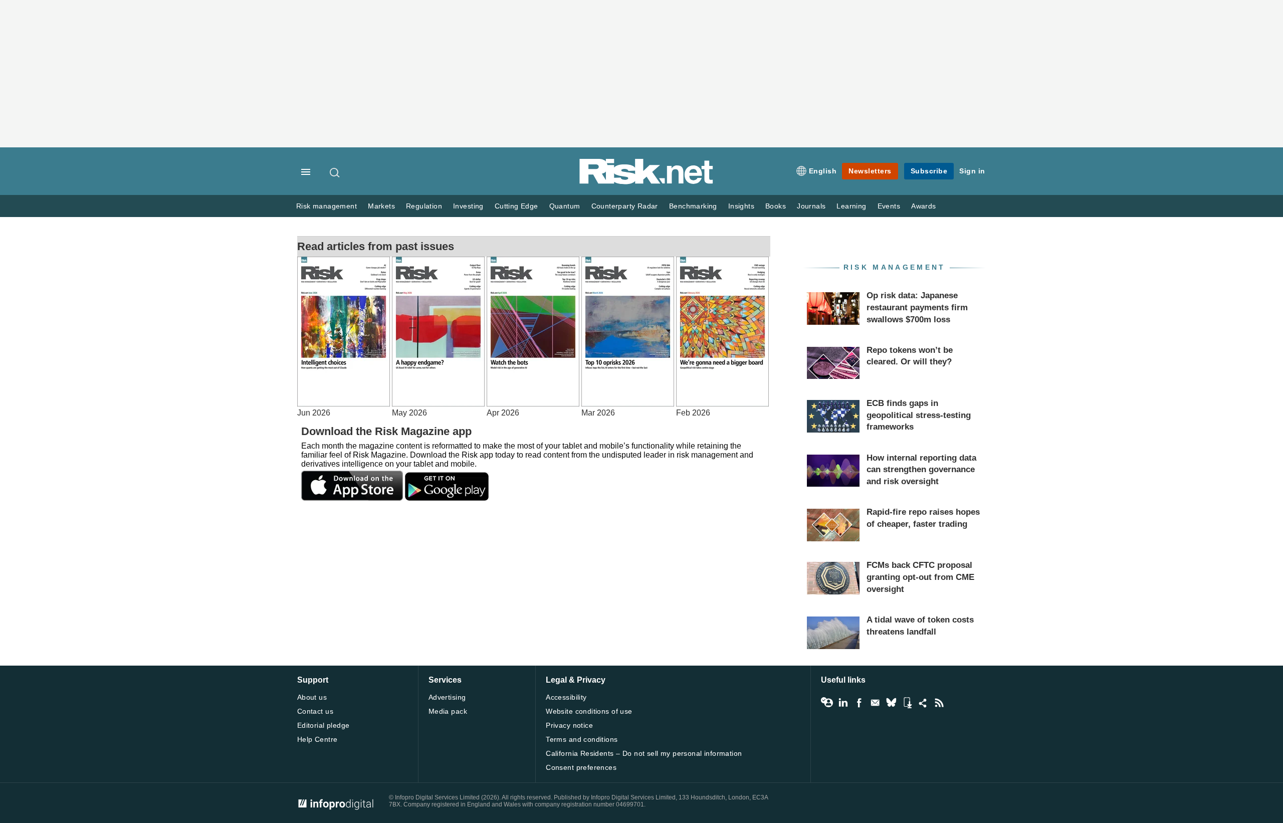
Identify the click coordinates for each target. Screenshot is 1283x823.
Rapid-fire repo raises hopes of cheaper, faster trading (923, 518)
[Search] (335, 172)
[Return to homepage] (646, 182)
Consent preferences (581, 767)
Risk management (326, 206)
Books (775, 206)
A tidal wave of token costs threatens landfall (920, 626)
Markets (381, 206)
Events (889, 206)
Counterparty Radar (624, 206)
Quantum (564, 206)
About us (312, 697)
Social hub (923, 703)
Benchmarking (693, 206)
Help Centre (317, 739)
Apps (907, 703)
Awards (923, 206)
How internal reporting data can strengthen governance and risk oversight (921, 469)
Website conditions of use (589, 711)
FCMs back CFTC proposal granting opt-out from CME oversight (920, 576)
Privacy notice (569, 725)
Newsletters (870, 171)
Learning (851, 206)
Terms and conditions (581, 739)
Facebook (859, 703)
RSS (939, 703)
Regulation (424, 206)
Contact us (315, 711)
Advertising (447, 697)
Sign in (972, 171)
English (823, 171)
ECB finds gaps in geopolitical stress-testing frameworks (919, 415)
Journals (811, 206)
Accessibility (566, 697)
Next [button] (1273, 369)
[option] (344, 337)
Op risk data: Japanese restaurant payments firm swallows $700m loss (917, 307)
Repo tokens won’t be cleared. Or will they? (910, 356)
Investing (468, 206)
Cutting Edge (516, 206)
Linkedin (843, 703)
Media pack (448, 711)
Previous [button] (10, 369)
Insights (741, 206)
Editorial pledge (323, 725)
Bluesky (891, 703)
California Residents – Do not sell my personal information (644, 753)
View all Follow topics (827, 703)
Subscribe (929, 171)
